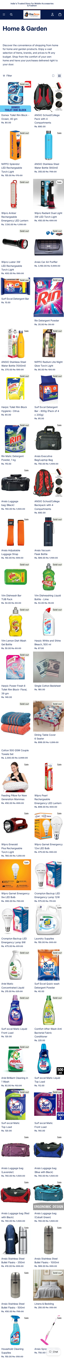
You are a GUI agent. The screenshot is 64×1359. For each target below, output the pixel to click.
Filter (9, 75)
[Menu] (4, 14)
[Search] (11, 14)
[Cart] (60, 14)
